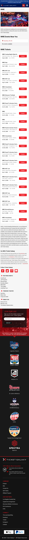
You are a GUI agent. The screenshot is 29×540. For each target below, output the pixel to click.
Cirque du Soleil (4, 296)
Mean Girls (3, 295)
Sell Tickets (5, 490)
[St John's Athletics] (14, 392)
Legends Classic (14, 351)
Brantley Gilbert (4, 283)
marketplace (11, 256)
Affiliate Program (7, 493)
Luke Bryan (3, 278)
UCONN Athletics (14, 407)
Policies (5, 483)
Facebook (5, 517)
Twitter (4, 519)
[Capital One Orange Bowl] (14, 436)
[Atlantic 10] (14, 378)
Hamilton (3, 293)
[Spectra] (14, 449)
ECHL (14, 422)
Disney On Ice (4, 301)
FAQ (4, 486)
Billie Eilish (3, 284)
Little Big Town (4, 288)
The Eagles (3, 286)
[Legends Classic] (14, 349)
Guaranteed (25, 263)
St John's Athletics (14, 393)
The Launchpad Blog (8, 515)
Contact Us (5, 488)
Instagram (5, 522)
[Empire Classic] (14, 364)
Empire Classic (14, 365)
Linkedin (5, 524)
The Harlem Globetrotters (7, 305)
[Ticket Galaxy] (8, 6)
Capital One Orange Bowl (14, 438)
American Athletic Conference (10, 504)
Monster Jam (4, 303)
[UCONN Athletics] (14, 406)
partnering (22, 253)
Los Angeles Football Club (9, 499)
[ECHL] (14, 420)
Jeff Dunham (4, 279)
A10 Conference (7, 506)
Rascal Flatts (4, 281)
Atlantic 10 (14, 379)
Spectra (14, 450)
